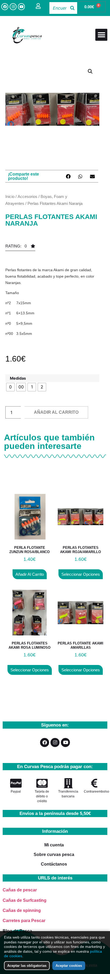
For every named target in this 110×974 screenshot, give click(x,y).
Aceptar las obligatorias (26, 966)
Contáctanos (54, 864)
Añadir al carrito (56, 412)
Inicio (9, 196)
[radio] (10, 387)
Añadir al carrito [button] (29, 574)
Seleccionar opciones (80, 574)
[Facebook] (4, 6)
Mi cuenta (54, 845)
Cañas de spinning (22, 910)
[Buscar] (72, 8)
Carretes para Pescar (24, 920)
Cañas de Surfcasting (24, 900)
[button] (101, 35)
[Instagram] (13, 6)
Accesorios (27, 196)
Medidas (18, 378)
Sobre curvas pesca (54, 854)
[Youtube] (21, 6)
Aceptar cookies (69, 966)
